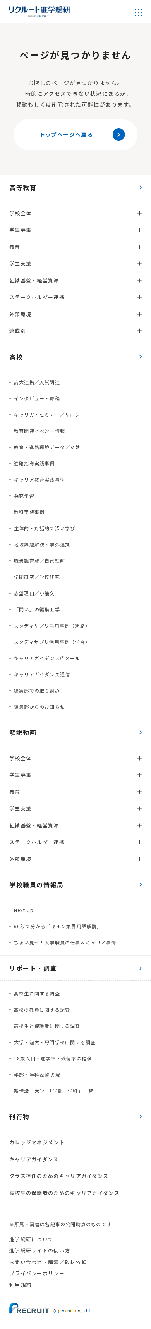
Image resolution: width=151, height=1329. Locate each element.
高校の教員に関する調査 (42, 1009)
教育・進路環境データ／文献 (47, 447)
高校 (16, 356)
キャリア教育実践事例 (39, 479)
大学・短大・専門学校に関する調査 (55, 1042)
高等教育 (22, 187)
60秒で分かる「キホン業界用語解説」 (58, 926)
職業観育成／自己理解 (39, 560)
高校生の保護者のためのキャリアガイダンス (64, 1192)
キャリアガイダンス (34, 1159)
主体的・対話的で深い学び (44, 528)
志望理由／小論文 (34, 593)
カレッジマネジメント (37, 1142)
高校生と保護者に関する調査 (47, 1026)
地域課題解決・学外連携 (42, 544)
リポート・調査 (33, 968)
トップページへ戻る (66, 134)
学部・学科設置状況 (37, 1074)
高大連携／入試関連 (37, 382)
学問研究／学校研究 (37, 576)
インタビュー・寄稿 (37, 398)
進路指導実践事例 (34, 463)
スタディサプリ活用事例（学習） (52, 641)
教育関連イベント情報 (39, 430)
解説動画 (22, 732)
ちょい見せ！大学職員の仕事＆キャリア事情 (65, 942)
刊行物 (19, 1116)
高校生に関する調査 (37, 993)
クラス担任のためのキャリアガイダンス (58, 1175)
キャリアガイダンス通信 (42, 674)
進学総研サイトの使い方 (39, 1250)
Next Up (24, 910)
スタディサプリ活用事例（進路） (52, 625)
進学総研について (31, 1239)
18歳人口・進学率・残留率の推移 (53, 1058)
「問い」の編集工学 (37, 609)
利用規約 (20, 1284)
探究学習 (24, 495)
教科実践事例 (29, 512)
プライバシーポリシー (37, 1273)
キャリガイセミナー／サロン (47, 414)
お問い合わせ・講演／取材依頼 (48, 1262)
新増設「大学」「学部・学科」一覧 (53, 1090)
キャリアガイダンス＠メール (47, 658)
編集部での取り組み (37, 690)
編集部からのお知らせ (39, 706)
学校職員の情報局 (36, 884)
